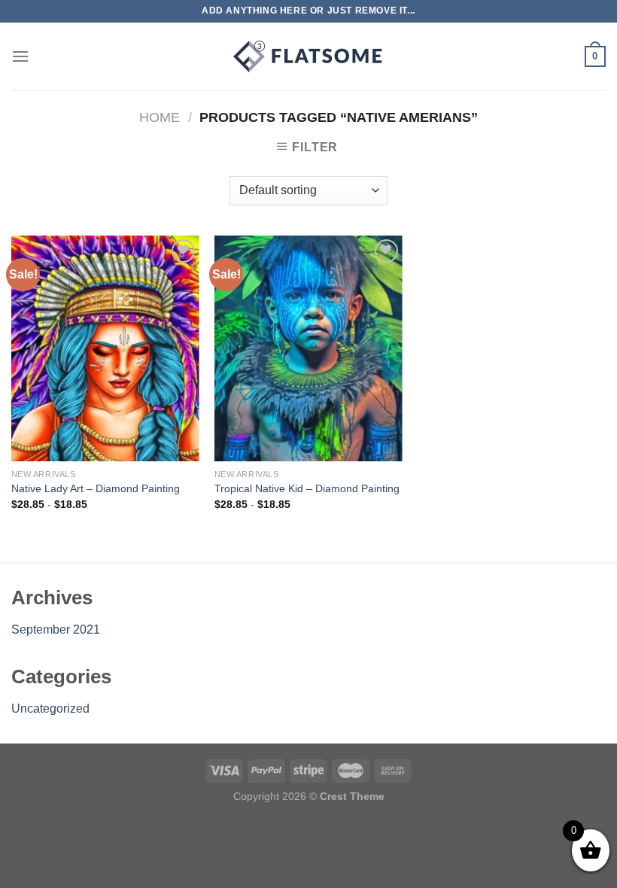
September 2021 (55, 629)
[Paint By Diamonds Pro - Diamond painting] (308, 56)
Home (159, 117)
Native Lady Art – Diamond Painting (95, 488)
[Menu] (20, 56)
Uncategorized (50, 708)
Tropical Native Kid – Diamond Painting (307, 488)
